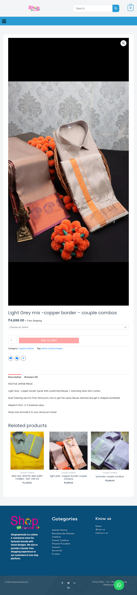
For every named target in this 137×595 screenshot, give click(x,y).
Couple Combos (26, 348)
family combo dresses (51, 348)
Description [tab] (14, 377)
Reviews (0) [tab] (31, 377)
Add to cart (49, 340)
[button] (4, 21)
